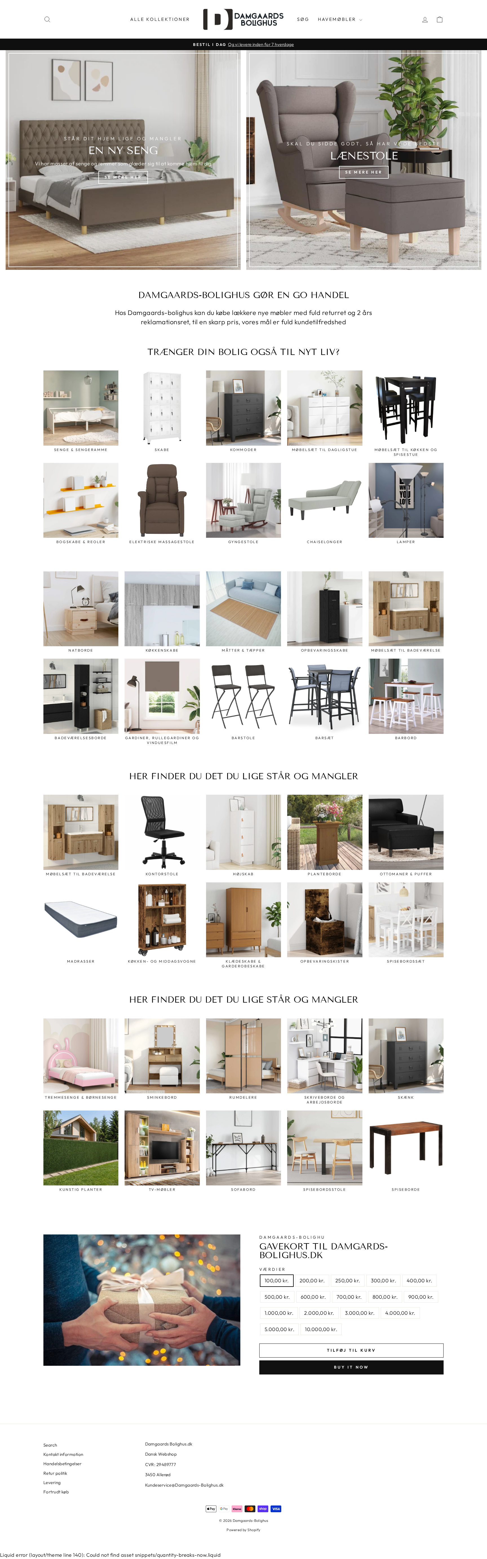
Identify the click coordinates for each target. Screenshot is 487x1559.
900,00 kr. (421, 1297)
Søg (303, 19)
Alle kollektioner (160, 19)
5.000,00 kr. (279, 1329)
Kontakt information (63, 1454)
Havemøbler (338, 19)
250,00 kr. (347, 1280)
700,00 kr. (349, 1297)
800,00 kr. (385, 1297)
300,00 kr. (383, 1280)
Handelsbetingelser (62, 1463)
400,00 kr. (419, 1280)
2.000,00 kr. (319, 1313)
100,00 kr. (277, 1280)
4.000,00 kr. (400, 1313)
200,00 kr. (312, 1280)
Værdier (272, 1269)
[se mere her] (123, 160)
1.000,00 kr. (279, 1313)
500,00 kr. (277, 1297)
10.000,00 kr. (321, 1329)
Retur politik (55, 1473)
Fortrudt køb (56, 1491)
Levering (52, 1482)
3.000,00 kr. (360, 1313)
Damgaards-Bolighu (292, 1237)
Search (50, 1445)
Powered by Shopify (243, 1529)
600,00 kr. (313, 1297)
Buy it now (351, 1367)
